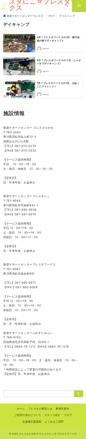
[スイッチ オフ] (67, 6)
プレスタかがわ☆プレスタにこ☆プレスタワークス (48, 433)
